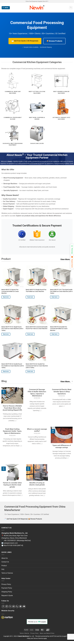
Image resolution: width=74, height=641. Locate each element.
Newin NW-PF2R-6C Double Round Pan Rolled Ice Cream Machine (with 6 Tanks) (12, 365)
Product (4, 566)
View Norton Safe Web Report (7, 617)
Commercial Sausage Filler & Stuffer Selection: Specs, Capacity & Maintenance (37, 393)
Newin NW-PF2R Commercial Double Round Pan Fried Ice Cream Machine (36, 328)
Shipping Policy (6, 592)
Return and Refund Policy (47, 633)
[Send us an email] (13, 606)
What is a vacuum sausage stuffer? (37, 430)
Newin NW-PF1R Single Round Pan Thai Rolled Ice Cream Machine (36, 290)
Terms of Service (7, 573)
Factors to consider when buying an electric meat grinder (12, 485)
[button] (6, 7)
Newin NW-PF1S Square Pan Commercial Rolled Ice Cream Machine (10, 291)
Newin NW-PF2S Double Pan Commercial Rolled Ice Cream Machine (58, 328)
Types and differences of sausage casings (61, 446)
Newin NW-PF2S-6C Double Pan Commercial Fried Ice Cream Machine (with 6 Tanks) (37, 365)
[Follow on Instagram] (6, 606)
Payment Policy (6, 588)
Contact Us (5, 562)
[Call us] (17, 606)
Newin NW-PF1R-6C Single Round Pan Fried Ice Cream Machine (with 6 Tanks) (12, 328)
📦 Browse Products (54, 41)
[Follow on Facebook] (3, 606)
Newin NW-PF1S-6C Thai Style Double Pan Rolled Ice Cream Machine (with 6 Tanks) (61, 291)
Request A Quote (7, 595)
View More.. (65, 259)
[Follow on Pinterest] (20, 606)
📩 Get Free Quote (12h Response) (25, 41)
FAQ (2, 569)
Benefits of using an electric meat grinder (37, 484)
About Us (4, 558)
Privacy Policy (6, 584)
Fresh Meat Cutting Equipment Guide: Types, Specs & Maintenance (12, 431)
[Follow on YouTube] (24, 606)
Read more (6, 297)
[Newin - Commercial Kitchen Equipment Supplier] (37, 8)
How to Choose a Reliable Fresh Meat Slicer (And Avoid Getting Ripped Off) (12, 408)
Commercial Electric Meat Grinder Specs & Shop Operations (61, 392)
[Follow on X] (10, 606)
